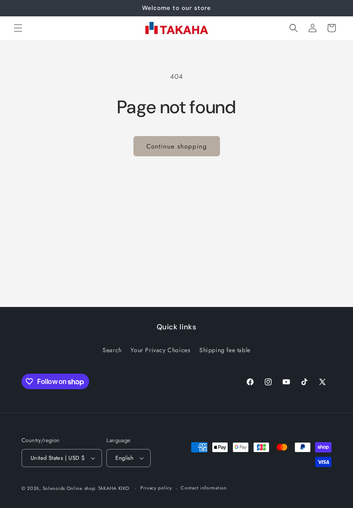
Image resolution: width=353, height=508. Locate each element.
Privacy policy (156, 487)
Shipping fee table (225, 350)
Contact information (203, 487)
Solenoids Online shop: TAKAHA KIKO (86, 488)
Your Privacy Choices (160, 350)
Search (112, 350)
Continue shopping (176, 146)
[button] (18, 28)
